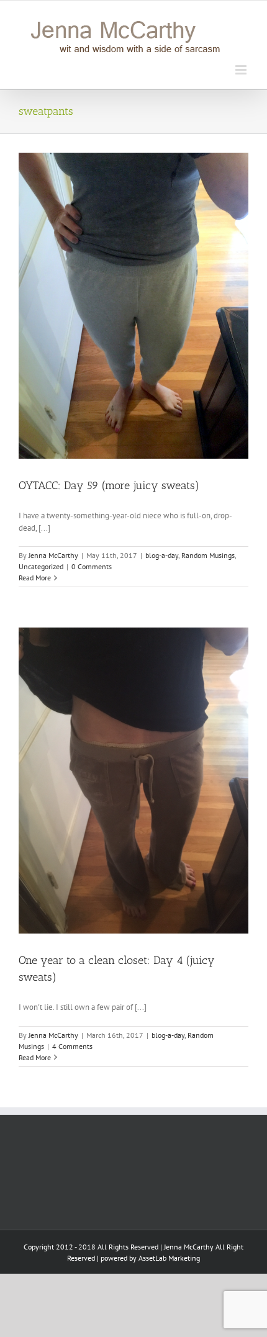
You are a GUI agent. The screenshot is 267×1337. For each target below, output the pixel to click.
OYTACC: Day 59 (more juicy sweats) (109, 485)
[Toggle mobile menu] (241, 69)
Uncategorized (41, 566)
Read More (35, 577)
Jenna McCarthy (53, 555)
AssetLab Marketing (169, 1258)
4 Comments (72, 1046)
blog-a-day (161, 555)
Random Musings (208, 555)
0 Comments (91, 566)
